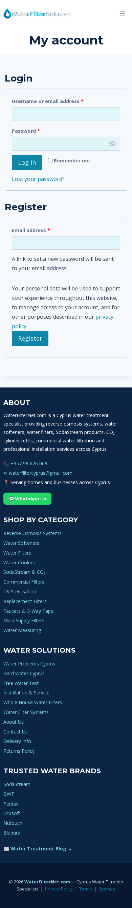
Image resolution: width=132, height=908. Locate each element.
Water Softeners (21, 543)
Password (27, 132)
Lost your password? (38, 179)
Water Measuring (22, 630)
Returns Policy (19, 751)
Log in (27, 162)
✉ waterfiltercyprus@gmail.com (37, 473)
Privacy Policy (59, 889)
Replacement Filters (25, 601)
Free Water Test (21, 683)
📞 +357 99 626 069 (25, 463)
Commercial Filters (23, 581)
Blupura (11, 832)
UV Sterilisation (19, 591)
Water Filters (17, 553)
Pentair (11, 804)
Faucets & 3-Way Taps (28, 611)
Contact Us (15, 731)
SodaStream (16, 784)
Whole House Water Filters (32, 702)
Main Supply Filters (23, 620)
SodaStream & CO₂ (24, 572)
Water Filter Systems (26, 712)
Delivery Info (17, 741)
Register (30, 338)
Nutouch (12, 823)
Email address (32, 232)
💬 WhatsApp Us (27, 499)
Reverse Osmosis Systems (32, 533)
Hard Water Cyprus (24, 673)
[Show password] (112, 144)
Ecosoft (11, 813)
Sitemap (106, 889)
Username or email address (49, 102)
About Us (13, 722)
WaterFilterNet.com (47, 882)
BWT (8, 794)
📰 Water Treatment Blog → (37, 848)
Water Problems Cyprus (29, 663)
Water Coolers (19, 562)
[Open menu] (122, 13)
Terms (85, 889)
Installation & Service (26, 692)
